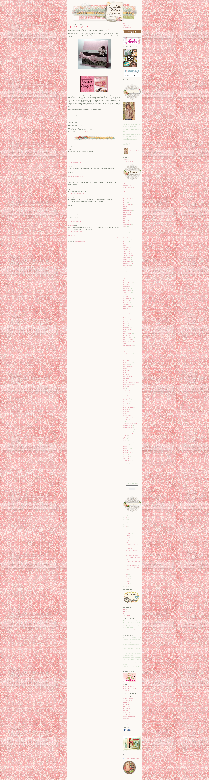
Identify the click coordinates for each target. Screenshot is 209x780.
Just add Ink (126, 331)
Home (94, 238)
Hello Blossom (126, 312)
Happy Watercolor (127, 306)
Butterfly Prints (127, 222)
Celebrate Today (127, 230)
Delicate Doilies (127, 265)
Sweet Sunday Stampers (128, 433)
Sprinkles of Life (127, 400)
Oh (124, 355)
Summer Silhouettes (128, 427)
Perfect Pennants (127, 368)
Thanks (125, 439)
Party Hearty (100, 132)
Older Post (118, 238)
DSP (124, 269)
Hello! (124, 316)
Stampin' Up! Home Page (129, 686)
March (127, 579)
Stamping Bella (127, 411)
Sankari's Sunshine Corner (129, 716)
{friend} (128, 553)
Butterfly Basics (127, 220)
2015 (126, 515)
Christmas (125, 243)
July (127, 542)
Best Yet (125, 202)
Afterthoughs (126, 189)
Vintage (125, 446)
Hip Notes (125, 318)
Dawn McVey (126, 702)
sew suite (125, 394)
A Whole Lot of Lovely (128, 187)
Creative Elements (127, 261)
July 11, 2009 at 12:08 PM (76, 221)
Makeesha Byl (71, 225)
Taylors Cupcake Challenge (129, 437)
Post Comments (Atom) (79, 241)
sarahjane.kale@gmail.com (133, 629)
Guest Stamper (126, 304)
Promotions (126, 378)
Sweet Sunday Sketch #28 (132, 550)
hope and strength (127, 320)
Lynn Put (125, 613)
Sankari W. (70, 197)
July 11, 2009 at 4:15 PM (75, 231)
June (127, 572)
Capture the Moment (128, 698)
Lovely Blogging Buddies (129, 341)
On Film (125, 359)
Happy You (126, 308)
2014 (126, 517)
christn (125, 245)
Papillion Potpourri (127, 362)
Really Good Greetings (128, 384)
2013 (126, 519)
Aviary (125, 193)
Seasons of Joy (126, 392)
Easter (124, 271)
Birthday (125, 208)
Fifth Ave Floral (127, 279)
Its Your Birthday (127, 329)
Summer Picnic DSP (128, 425)
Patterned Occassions (128, 366)
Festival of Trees (127, 277)
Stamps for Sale (127, 413)
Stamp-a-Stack (126, 402)
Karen (69, 166)
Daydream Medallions (128, 263)
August (127, 540)
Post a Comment (71, 235)
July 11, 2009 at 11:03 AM (76, 211)
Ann (69, 149)
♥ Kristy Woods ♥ (72, 215)
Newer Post (70, 238)
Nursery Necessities (127, 353)
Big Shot (125, 206)
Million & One (126, 347)
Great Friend (126, 302)
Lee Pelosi (125, 710)
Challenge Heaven (127, 234)
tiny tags (125, 440)
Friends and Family (127, 290)
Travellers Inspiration (128, 442)
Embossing (126, 275)
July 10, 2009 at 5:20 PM (75, 162)
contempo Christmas (128, 255)
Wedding (125, 454)
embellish (125, 273)
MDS (124, 343)
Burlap (125, 216)
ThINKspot (125, 722)
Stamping (107, 132)
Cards (74, 132)
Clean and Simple (127, 249)
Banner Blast (126, 200)
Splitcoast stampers (127, 159)
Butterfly (125, 218)
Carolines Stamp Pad (128, 700)
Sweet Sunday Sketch (128, 431)
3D (124, 183)
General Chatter (127, 292)
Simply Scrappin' (127, 398)
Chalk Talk (125, 232)
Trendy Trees (126, 444)
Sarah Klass (126, 718)
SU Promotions (127, 419)
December (128, 531)
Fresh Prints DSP (127, 288)
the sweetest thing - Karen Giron (130, 720)
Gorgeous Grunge (127, 300)
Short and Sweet (127, 396)
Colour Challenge (127, 251)
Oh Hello (125, 357)
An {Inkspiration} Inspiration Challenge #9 (81, 27)
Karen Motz (126, 611)
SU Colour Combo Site (128, 161)
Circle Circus (80, 132)
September (128, 538)
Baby (124, 195)
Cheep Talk (126, 236)
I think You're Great (128, 323)
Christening (126, 241)
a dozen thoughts (127, 185)
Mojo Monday (126, 349)
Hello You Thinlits (127, 314)
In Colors (125, 325)
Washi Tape (126, 450)
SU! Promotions (127, 27)
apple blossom (126, 191)
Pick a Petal (126, 374)
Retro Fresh (126, 386)
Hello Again (126, 310)
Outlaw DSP (126, 360)
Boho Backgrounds (127, 212)
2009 (126, 529)
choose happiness (127, 239)
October (128, 535)
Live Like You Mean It (128, 337)
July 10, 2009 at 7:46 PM (75, 176)
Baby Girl (125, 197)
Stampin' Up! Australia (128, 407)
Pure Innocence (127, 380)
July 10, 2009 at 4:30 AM (75, 154)
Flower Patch (126, 281)
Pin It (124, 81)
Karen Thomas (126, 706)
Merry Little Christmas (128, 345)
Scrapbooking (126, 390)
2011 (126, 524)
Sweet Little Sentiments (128, 429)
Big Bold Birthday (127, 204)
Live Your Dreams (127, 339)
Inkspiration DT (127, 327)
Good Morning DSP (128, 298)
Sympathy (125, 435)
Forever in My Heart (128, 282)
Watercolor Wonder (127, 452)
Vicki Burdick (126, 615)
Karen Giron (126, 609)
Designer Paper (126, 267)
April (127, 576)
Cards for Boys (126, 228)
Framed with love (127, 286)
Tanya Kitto (70, 180)
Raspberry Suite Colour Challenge (131, 382)
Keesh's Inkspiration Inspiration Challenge (107, 29)
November (128, 533)
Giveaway (125, 296)
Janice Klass (126, 704)
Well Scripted (126, 456)
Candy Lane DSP (127, 224)
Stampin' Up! (126, 405)
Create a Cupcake (127, 259)
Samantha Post (126, 714)
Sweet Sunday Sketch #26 (132, 555)
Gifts (124, 294)
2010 (126, 526)
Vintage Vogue (126, 448)
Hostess (125, 321)
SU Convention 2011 (128, 417)
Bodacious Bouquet (127, 210)
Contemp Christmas (128, 253)
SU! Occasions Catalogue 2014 (130, 423)
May (127, 574)
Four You (125, 284)
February (128, 581)
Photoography (126, 370)
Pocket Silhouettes (127, 376)
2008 (126, 586)
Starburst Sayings (127, 415)
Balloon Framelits (127, 199)
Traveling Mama (127, 724)
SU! (124, 421)
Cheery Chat (126, 238)
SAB (124, 388)
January (128, 583)
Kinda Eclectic (126, 335)
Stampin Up (126, 403)
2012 (126, 522)
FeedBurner (135, 492)
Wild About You (127, 458)
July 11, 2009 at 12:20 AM (76, 193)
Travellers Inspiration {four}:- (133, 544)
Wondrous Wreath (127, 460)
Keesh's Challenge (90, 132)
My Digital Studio (127, 351)
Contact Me (126, 25)
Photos (125, 372)
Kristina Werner (127, 708)
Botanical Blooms (127, 214)
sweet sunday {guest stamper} (133, 565)
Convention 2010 (127, 257)
